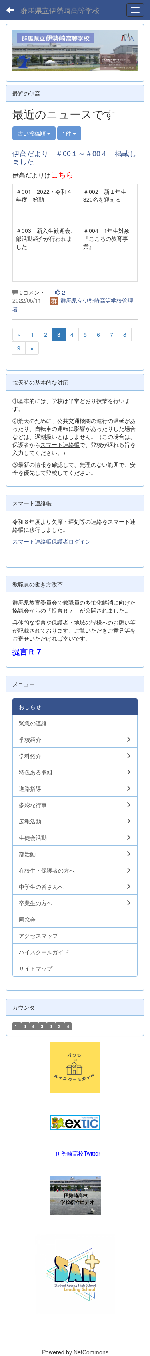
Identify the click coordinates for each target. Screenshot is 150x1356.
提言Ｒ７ (27, 651)
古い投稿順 (32, 133)
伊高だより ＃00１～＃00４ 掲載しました (74, 157)
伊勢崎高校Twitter (78, 1153)
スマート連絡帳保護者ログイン (51, 541)
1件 (67, 133)
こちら (62, 174)
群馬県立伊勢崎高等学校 (60, 10)
